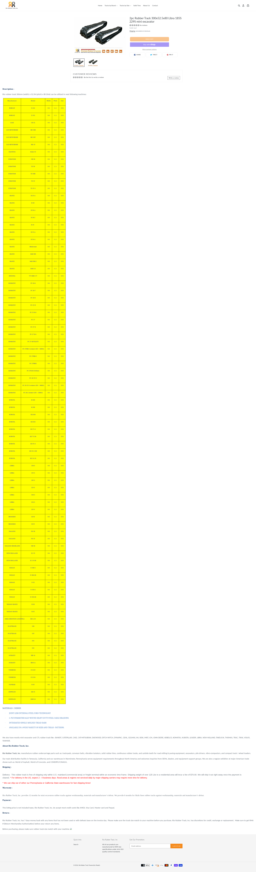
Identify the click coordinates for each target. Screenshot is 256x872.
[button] (135, 25)
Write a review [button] (174, 78)
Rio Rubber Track (83, 865)
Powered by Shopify (94, 865)
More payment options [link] (149, 49)
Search (76, 844)
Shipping (132, 31)
